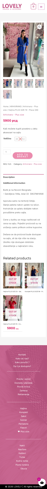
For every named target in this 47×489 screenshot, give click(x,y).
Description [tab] (9, 177)
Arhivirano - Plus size (13, 114)
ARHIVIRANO (15, 106)
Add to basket (22, 155)
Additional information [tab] (14, 183)
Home (5, 106)
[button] (39, 27)
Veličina (7, 138)
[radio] (20, 139)
